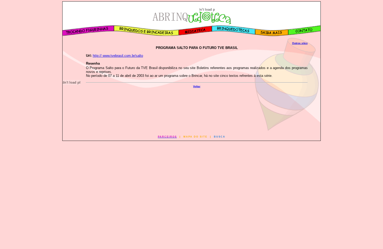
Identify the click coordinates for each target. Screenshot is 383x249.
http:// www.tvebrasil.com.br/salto (118, 56)
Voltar (196, 86)
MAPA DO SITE (195, 136)
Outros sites (300, 43)
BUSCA (219, 136)
